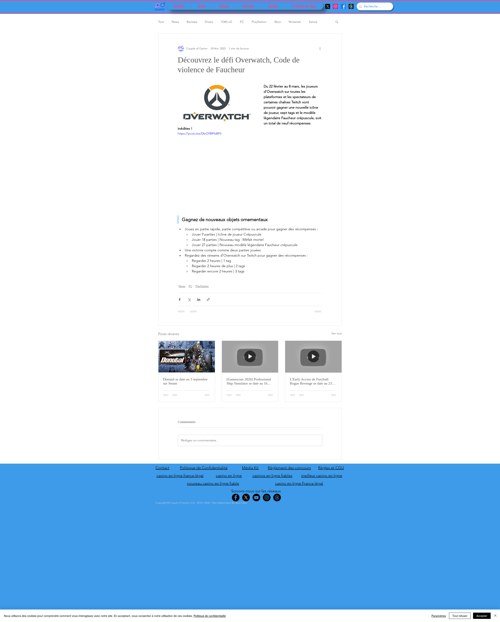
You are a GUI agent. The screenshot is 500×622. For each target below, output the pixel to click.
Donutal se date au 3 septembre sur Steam (185, 381)
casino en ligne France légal (299, 483)
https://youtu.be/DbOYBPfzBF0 (199, 133)
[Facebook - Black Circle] (235, 497)
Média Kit (250, 467)
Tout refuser (459, 616)
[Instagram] (335, 6)
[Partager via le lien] (208, 299)
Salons (313, 22)
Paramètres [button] (438, 616)
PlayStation (259, 22)
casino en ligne (229, 475)
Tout (161, 22)
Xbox (277, 22)
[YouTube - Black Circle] (256, 497)
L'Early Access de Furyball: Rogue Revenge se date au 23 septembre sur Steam (311, 381)
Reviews (192, 22)
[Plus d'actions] (320, 48)
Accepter (481, 616)
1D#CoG (226, 22)
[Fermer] (495, 616)
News (175, 22)
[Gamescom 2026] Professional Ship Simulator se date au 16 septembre (249, 381)
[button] (337, 21)
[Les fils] (351, 6)
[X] (327, 6)
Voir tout (336, 333)
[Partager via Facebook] (179, 299)
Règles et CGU (331, 467)
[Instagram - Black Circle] (267, 497)
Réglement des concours (289, 467)
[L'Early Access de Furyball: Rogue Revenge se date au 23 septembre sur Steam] (313, 356)
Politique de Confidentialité (204, 467)
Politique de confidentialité (210, 616)
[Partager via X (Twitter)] (189, 299)
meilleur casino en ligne (321, 475)
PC (242, 22)
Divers (209, 22)
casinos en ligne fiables (272, 475)
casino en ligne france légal (180, 475)
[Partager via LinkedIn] (199, 299)
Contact (162, 467)
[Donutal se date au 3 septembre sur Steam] (186, 356)
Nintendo (295, 22)
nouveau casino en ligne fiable (213, 483)
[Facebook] (343, 6)
